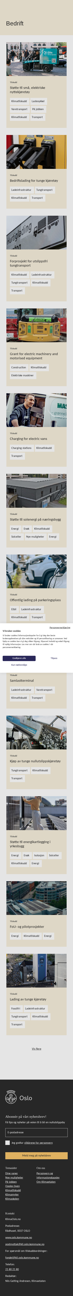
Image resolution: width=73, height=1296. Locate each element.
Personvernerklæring (60, 628)
